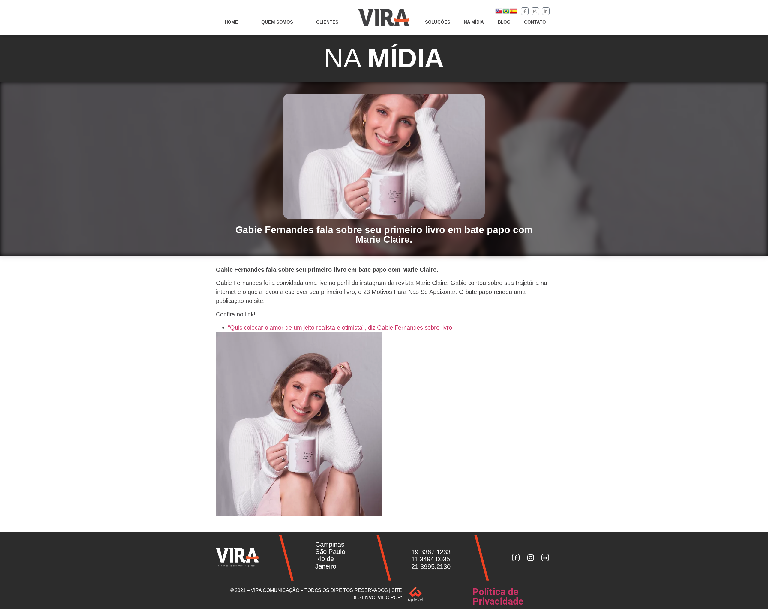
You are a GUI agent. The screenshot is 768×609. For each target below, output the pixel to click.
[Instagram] (535, 11)
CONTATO (535, 22)
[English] (498, 13)
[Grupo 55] (515, 557)
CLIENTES (327, 22)
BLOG (504, 22)
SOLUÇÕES (437, 22)
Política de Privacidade (498, 596)
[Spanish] (513, 13)
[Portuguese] (506, 13)
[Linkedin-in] (546, 11)
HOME (231, 22)
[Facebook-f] (525, 11)
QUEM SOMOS (277, 22)
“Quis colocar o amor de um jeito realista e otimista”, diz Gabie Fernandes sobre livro (340, 327)
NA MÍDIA (474, 22)
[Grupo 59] (545, 557)
